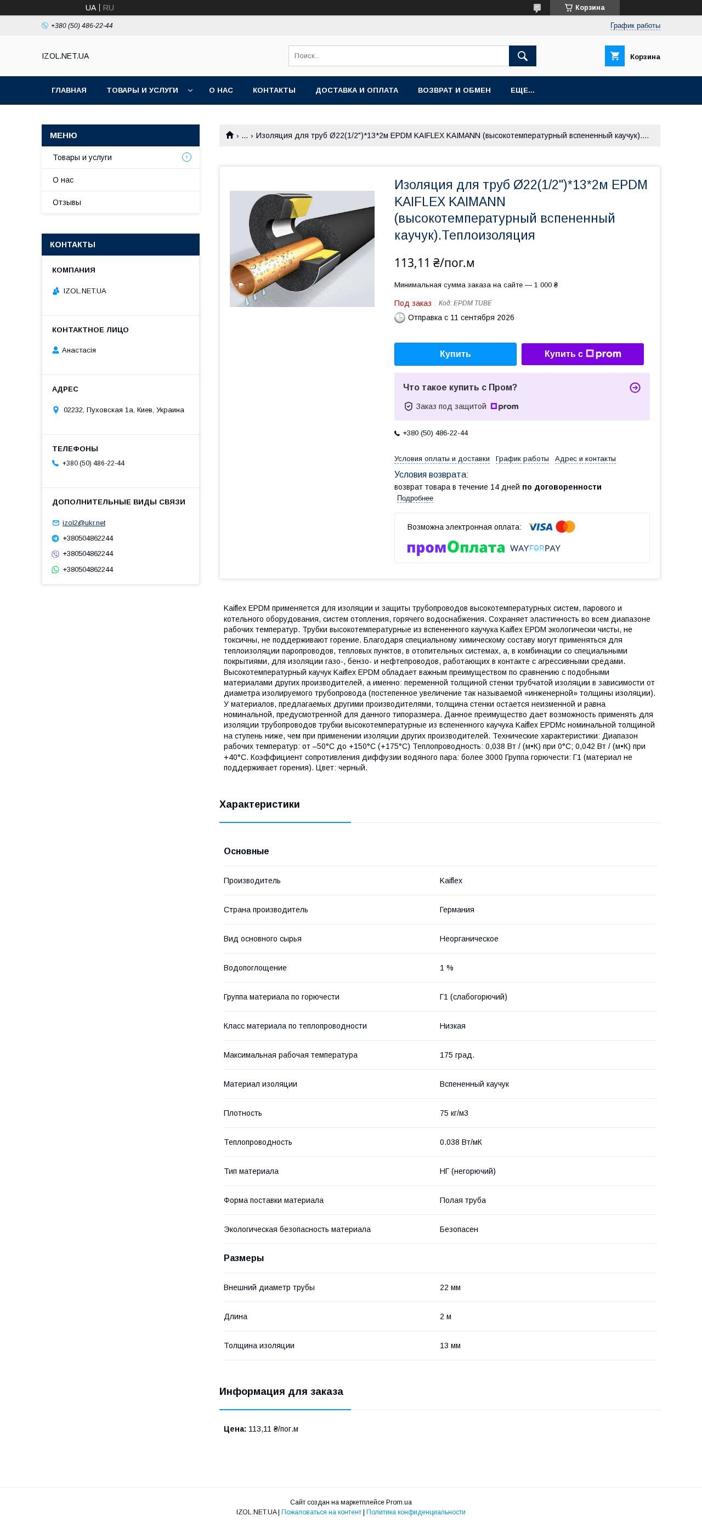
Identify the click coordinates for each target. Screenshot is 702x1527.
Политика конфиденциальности (416, 1512)
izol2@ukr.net (84, 523)
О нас (221, 90)
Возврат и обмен (454, 90)
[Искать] (522, 56)
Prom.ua (399, 1502)
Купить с (564, 354)
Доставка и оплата (356, 90)
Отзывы (67, 202)
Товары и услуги (142, 90)
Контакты (274, 90)
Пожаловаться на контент (321, 1512)
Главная (69, 90)
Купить (455, 354)
